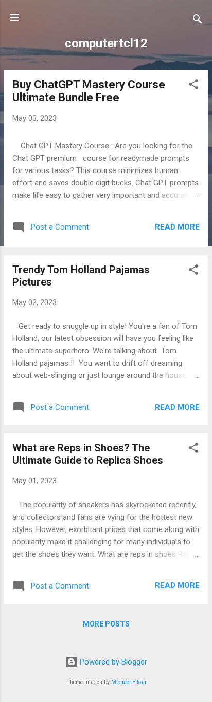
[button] (193, 86)
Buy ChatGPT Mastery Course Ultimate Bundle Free (88, 91)
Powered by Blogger (112, 662)
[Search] (197, 20)
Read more (177, 227)
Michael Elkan (128, 682)
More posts (106, 624)
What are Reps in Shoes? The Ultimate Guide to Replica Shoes (87, 454)
